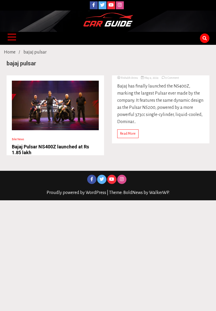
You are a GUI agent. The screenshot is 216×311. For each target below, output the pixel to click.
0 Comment (172, 77)
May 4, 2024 (151, 77)
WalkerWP (159, 192)
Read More (128, 133)
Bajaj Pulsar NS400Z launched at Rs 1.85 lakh (50, 149)
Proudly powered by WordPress (77, 192)
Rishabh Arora (129, 77)
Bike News (18, 139)
